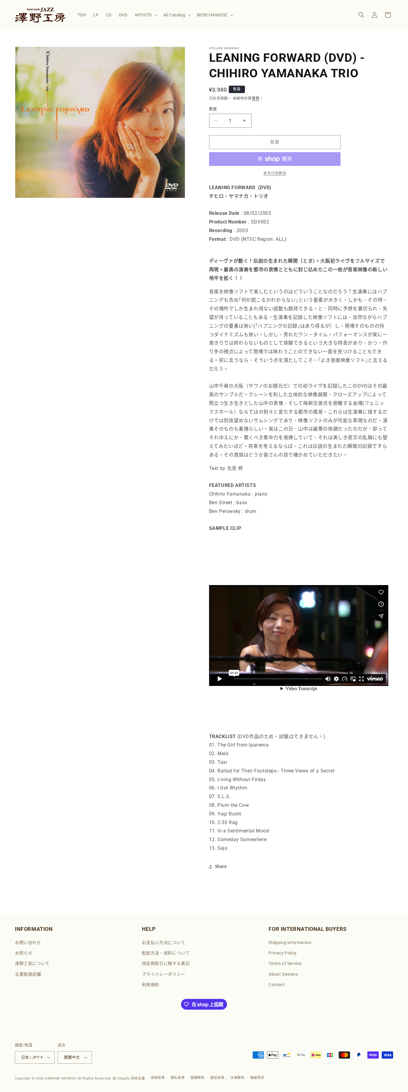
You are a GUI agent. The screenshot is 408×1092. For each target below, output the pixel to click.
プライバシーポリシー (163, 974)
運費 (255, 98)
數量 (213, 109)
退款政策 (158, 1078)
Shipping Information (290, 942)
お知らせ (23, 953)
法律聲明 (237, 1078)
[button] (145, 15)
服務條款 (198, 1078)
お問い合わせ (28, 942)
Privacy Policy (283, 953)
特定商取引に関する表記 (166, 963)
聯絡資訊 (257, 1078)
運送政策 (217, 1078)
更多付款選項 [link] (274, 173)
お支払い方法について (163, 942)
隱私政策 (178, 1078)
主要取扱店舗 (28, 974)
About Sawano (283, 974)
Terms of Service (285, 963)
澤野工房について (32, 963)
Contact (277, 984)
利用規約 (150, 984)
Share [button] (221, 866)
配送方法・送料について (166, 953)
